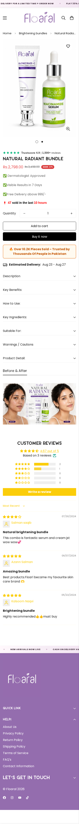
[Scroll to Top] (72, 803)
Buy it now (39, 236)
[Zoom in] (68, 128)
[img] (12, 517)
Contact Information (18, 766)
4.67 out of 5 (49, 451)
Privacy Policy (13, 733)
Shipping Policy (14, 746)
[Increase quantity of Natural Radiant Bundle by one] (71, 213)
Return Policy (13, 740)
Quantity (9, 213)
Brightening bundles (33, 33)
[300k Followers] (4, 797)
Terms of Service (15, 753)
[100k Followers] (12, 797)
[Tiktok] (27, 797)
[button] (71, 17)
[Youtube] (19, 797)
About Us (9, 727)
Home (7, 33)
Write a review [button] (39, 492)
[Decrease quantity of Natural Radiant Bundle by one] (24, 213)
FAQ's (7, 759)
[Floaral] (39, 17)
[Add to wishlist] (68, 46)
